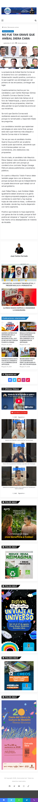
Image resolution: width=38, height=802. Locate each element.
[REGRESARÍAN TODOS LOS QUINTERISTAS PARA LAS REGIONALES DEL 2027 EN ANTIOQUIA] (28, 352)
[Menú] (2, 20)
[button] (21, 417)
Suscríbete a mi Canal (20, 412)
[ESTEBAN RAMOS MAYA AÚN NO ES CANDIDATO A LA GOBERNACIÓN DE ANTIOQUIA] (10, 352)
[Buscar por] (36, 20)
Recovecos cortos (13, 27)
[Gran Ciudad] (19, 10)
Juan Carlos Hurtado (19, 256)
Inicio (5, 27)
